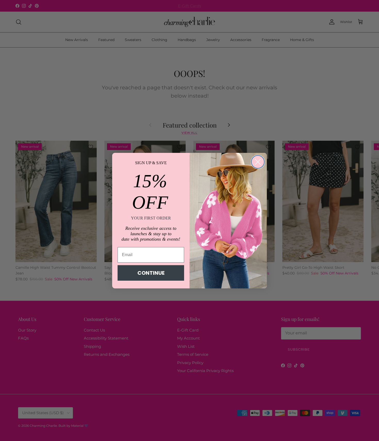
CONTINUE (150, 273)
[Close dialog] (257, 161)
